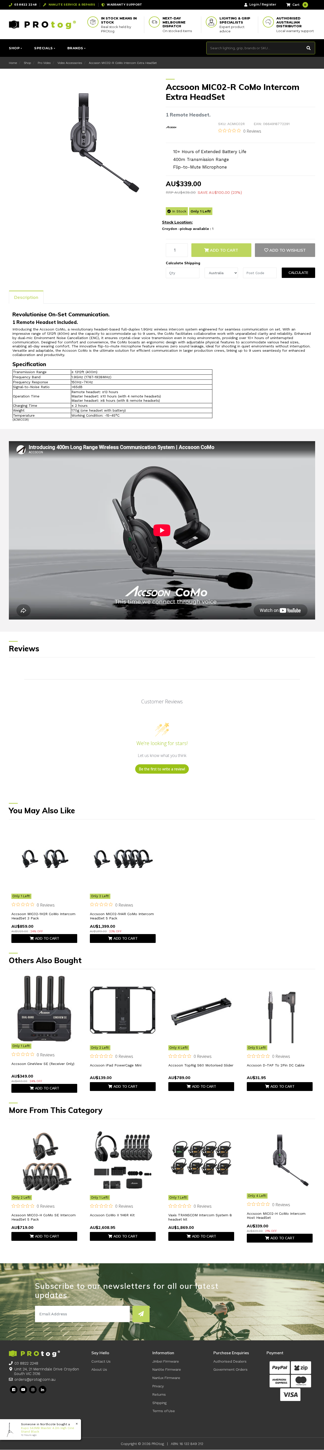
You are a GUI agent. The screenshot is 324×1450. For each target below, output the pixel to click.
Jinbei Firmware (165, 1361)
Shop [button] (14, 48)
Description (26, 297)
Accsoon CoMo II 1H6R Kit (112, 1215)
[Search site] (308, 48)
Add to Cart (223, 250)
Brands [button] (75, 48)
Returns (159, 1394)
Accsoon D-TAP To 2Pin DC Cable (276, 1065)
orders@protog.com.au (34, 1379)
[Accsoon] (171, 127)
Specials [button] (43, 48)
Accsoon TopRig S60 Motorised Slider (200, 1065)
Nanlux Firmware (166, 1378)
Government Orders (230, 1369)
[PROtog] (42, 24)
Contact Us (101, 1361)
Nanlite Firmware (166, 1369)
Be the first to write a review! (162, 769)
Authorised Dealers (230, 1361)
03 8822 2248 (26, 1363)
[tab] (26, 297)
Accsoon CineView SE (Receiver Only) (42, 1064)
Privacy (158, 1386)
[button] (285, 250)
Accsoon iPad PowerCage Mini (115, 1065)
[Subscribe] (140, 1314)
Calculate (298, 272)
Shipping (159, 1403)
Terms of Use (163, 1411)
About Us (99, 1369)
